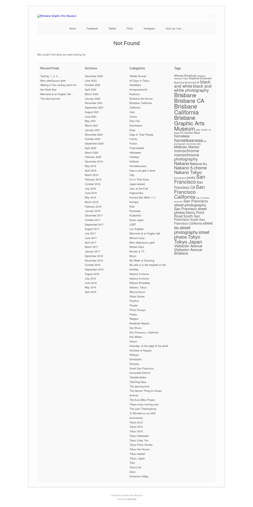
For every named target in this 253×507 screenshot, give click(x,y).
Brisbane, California (140, 103)
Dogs (132, 130)
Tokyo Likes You (138, 440)
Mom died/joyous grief (53, 80)
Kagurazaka (136, 193)
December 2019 (94, 161)
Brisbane (185, 95)
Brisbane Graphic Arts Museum (189, 122)
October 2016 (92, 265)
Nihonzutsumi (137, 292)
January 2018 (92, 211)
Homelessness (137, 166)
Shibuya (134, 355)
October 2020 (92, 139)
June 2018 (91, 193)
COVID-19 (206, 129)
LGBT (132, 224)
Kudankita (135, 215)
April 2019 (90, 170)
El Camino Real (190, 133)
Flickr (130, 28)
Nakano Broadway (139, 283)
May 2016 (90, 287)
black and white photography (192, 88)
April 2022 (90, 89)
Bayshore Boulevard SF (187, 82)
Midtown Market (186, 146)
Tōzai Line (135, 467)
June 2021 (91, 116)
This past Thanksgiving (142, 409)
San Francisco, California (143, 332)
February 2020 (93, 157)
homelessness (188, 140)
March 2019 (91, 175)
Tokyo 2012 (136, 422)
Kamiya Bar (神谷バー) (142, 197)
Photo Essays (137, 310)
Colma (133, 116)
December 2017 (94, 215)
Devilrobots (135, 125)
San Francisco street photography (191, 202)
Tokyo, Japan (137, 458)
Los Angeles (136, 229)
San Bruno (135, 328)
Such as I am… (175, 28)
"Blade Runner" (138, 76)
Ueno (132, 472)
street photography (186, 229)
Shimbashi (135, 359)
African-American (185, 75)
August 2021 (92, 112)
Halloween (135, 152)
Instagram (149, 28)
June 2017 (91, 238)
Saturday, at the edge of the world (148, 346)
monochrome (186, 150)
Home (72, 28)
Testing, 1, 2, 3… (50, 76)
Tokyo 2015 (136, 431)
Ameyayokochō (138, 89)
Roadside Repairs (139, 323)
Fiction (133, 143)
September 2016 (94, 269)
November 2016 (94, 260)
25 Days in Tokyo (139, 80)
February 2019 (93, 179)
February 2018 (93, 206)
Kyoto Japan (136, 220)
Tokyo (194, 236)
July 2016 (90, 278)
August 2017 (92, 229)
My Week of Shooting (141, 260)
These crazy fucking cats (144, 404)
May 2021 (90, 121)
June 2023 (91, 80)
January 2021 (92, 130)
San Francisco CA (188, 184)
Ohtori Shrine (136, 296)
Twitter (112, 28)
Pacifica (134, 301)
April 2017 (90, 242)
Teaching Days (137, 382)
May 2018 (90, 197)
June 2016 (91, 283)
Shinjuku (134, 364)
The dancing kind (50, 98)
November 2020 (94, 134)
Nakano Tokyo (188, 172)
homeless (182, 135)
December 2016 (94, 256)
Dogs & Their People (141, 134)
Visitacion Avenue (188, 245)
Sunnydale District (139, 373)
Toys (132, 463)
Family (133, 139)
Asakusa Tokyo (181, 78)
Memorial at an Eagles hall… (56, 94)
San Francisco (189, 179)
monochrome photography (186, 157)
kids (199, 143)
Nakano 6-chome (139, 278)
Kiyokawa (135, 211)
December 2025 (94, 76)
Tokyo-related (137, 454)
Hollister (134, 161)
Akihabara (135, 85)
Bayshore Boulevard (200, 78)
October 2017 (92, 220)
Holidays (134, 157)
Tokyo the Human (139, 449)
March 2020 (91, 152)
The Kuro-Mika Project (142, 400)
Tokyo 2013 (136, 427)
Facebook (92, 28)
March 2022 (91, 94)
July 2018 (90, 188)
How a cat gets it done (142, 170)
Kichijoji (133, 202)
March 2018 (91, 202)
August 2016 (92, 274)
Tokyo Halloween (139, 436)
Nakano (181, 163)
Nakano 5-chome (139, 274)
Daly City (134, 121)
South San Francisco (141, 368)
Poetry (133, 314)
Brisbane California (186, 109)
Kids (132, 206)
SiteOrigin (131, 498)
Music (132, 256)
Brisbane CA (189, 100)
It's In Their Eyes (139, 179)
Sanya (133, 341)
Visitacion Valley (138, 476)
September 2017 (94, 224)
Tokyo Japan (188, 241)
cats (198, 129)
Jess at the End (138, 188)
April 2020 (90, 148)
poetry (191, 177)
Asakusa (134, 94)
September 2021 (94, 107)
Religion (134, 319)
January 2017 (92, 251)
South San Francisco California (189, 221)
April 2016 (90, 292)
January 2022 (92, 98)
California (134, 107)
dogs (176, 132)
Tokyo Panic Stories (141, 445)
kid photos (191, 143)
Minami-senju (137, 238)
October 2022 (92, 85)
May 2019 (90, 166)
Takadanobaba (137, 377)
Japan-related (137, 184)
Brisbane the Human (141, 98)
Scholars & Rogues (140, 350)
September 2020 (94, 143)
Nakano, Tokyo (138, 287)
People (133, 305)
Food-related (136, 148)
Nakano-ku (198, 163)
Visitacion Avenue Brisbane (188, 251)
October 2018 (92, 184)
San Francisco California (189, 191)
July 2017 (90, 233)
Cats (132, 112)
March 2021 (91, 125)
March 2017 (91, 247)
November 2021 (94, 103)
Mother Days (136, 247)
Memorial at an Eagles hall (144, 233)
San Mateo (135, 337)
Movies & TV (136, 251)
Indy (131, 175)
